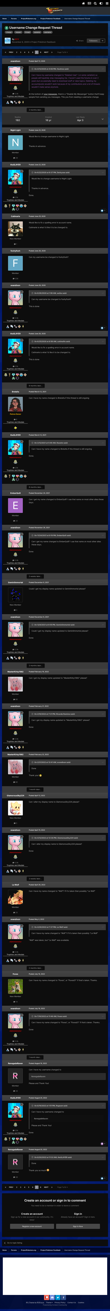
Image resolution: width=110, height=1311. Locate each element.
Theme (49, 1303)
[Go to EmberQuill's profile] (15, 505)
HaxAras (60, 69)
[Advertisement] (55, 1276)
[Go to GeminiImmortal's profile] (15, 595)
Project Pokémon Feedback (43, 42)
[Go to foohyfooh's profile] (15, 263)
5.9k (16, 94)
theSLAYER (15, 164)
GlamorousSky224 (15, 795)
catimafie (61, 341)
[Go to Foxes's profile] (15, 986)
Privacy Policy (60, 1303)
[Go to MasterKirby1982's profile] (15, 684)
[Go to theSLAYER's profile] (15, 177)
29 (16, 158)
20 (16, 521)
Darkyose (61, 172)
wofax (59, 293)
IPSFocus (40, 1303)
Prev (11, 52)
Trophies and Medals (15, 96)
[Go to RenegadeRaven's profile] (15, 1075)
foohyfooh (15, 251)
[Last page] (52, 52)
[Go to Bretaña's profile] (15, 404)
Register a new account (32, 1226)
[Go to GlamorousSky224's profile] (15, 808)
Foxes (15, 974)
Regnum (59, 1106)
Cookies (81, 1303)
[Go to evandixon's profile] (15, 73)
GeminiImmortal (15, 582)
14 (16, 1002)
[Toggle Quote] (33, 69)
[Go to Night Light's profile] (15, 142)
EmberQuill (15, 493)
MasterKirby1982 (15, 671)
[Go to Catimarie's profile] (15, 228)
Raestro (60, 443)
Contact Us (71, 1303)
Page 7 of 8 (62, 52)
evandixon (15, 61)
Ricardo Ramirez (63, 714)
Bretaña (15, 391)
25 (16, 912)
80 (16, 699)
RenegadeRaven (15, 1063)
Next (46, 52)
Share (81, 41)
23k (16, 197)
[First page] (5, 52)
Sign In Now (78, 1226)
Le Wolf (15, 885)
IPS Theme (30, 1303)
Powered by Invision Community (55, 1305)
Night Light (15, 130)
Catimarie (15, 216)
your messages (50, 94)
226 (16, 278)
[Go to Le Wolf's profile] (15, 897)
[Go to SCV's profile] (8, 41)
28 (16, 1091)
